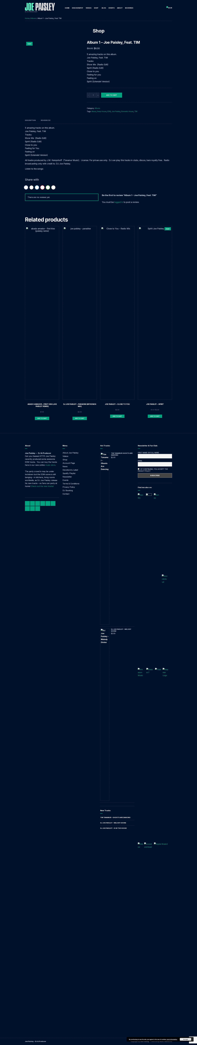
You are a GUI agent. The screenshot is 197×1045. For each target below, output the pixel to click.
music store (50, 465)
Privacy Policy (69, 487)
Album (93, 111)
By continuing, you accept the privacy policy (153, 470)
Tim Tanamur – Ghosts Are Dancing (115, 817)
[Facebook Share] (26, 187)
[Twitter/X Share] (31, 187)
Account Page (69, 463)
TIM (135, 111)
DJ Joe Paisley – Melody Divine (113, 823)
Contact (66, 494)
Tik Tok (42, 503)
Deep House (101, 111)
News (65, 466)
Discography (77, 8)
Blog (104, 8)
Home (67, 8)
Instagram (37, 503)
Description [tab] (30, 120)
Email (140, 461)
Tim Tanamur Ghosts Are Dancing (122, 454)
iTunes (53, 503)
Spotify (47, 503)
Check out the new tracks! (42, 486)
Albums (33, 18)
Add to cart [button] (42, 418)
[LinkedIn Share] (37, 187)
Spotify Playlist (69, 473)
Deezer (37, 508)
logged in (118, 202)
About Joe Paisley (70, 453)
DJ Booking (68, 490)
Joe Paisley (116, 111)
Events (112, 8)
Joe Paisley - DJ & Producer (35, 1041)
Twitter (32, 503)
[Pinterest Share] (42, 187)
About (119, 8)
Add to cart (111, 95)
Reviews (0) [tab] (45, 120)
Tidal (32, 508)
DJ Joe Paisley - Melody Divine (121, 630)
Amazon (27, 508)
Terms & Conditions (71, 483)
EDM (109, 111)
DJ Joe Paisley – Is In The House (113, 828)
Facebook (27, 503)
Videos (88, 8)
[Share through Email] (53, 187)
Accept (185, 1039)
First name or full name (148, 453)
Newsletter (67, 477)
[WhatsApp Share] (48, 187)
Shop (96, 8)
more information (172, 1039)
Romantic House (127, 111)
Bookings (129, 8)
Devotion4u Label (70, 470)
